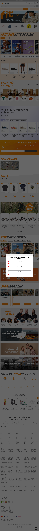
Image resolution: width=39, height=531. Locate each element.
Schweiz (19, 263)
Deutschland (19, 266)
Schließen (32, 255)
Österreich (19, 261)
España (19, 274)
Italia (19, 271)
